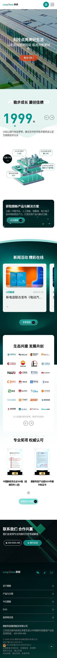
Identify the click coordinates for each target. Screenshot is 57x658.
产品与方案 (8, 594)
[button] (46, 117)
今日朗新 (7, 601)
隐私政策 (16, 653)
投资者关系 (8, 617)
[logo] (10, 4)
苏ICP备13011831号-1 (12, 642)
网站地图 (6, 653)
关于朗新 (7, 586)
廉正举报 (18, 651)
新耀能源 (24, 648)
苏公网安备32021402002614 (18, 645)
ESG (5, 609)
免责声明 (25, 653)
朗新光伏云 (7, 651)
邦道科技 (15, 648)
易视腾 (33, 648)
